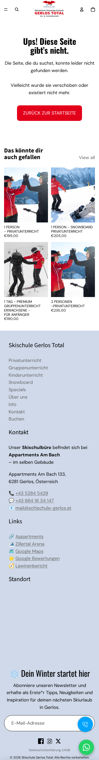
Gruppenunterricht (28, 368)
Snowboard (21, 382)
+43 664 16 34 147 (34, 501)
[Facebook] (41, 741)
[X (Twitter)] (58, 741)
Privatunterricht (25, 360)
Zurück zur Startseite (49, 113)
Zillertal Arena (29, 544)
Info (12, 404)
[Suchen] (16, 9)
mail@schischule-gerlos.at (43, 508)
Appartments (29, 536)
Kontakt (17, 412)
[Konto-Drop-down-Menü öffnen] (81, 9)
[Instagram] (49, 741)
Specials (17, 390)
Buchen (16, 419)
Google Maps (29, 551)
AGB (67, 750)
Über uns (18, 397)
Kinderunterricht (26, 375)
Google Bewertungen (37, 558)
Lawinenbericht (31, 566)
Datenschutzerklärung (45, 750)
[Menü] (6, 9)
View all (87, 157)
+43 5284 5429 (31, 493)
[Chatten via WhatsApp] (86, 747)
